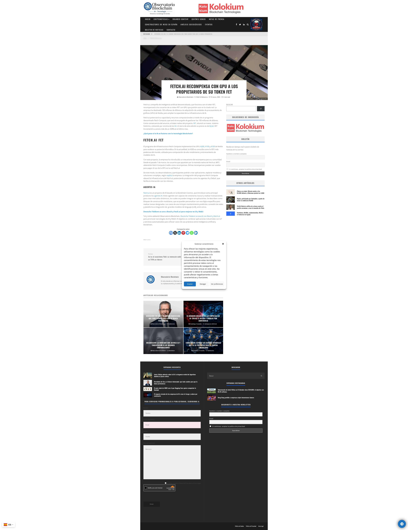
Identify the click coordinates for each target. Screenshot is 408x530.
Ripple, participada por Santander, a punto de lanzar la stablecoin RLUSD (250, 199)
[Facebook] (171, 233)
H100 (207, 146)
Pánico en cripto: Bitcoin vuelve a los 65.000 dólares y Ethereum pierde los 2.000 (250, 192)
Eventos (209, 24)
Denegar (203, 284)
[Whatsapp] (191, 233)
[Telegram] (187, 233)
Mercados (147, 239)
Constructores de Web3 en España (161, 24)
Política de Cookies (239, 526)
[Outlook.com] (196, 233)
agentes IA (158, 196)
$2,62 (211, 126)
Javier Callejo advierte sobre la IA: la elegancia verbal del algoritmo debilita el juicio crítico (175, 375)
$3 (175, 126)
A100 (213, 146)
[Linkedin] (179, 233)
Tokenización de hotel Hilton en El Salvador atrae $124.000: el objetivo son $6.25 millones (241, 391)
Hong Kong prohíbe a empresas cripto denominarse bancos (236, 397)
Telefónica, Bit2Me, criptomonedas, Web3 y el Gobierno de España (250, 213)
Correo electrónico (148, 420)
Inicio (147, 19)
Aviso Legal (261, 526)
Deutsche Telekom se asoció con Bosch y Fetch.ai (200, 216)
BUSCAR (229, 104)
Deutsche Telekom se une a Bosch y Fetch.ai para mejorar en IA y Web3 (173, 211)
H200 (202, 146)
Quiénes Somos (199, 19)
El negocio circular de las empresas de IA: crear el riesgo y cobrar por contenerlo (175, 395)
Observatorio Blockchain (185, 97)
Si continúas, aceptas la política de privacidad (245, 169)
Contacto (171, 30)
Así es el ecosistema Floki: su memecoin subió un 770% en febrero (164, 257)
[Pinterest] (183, 233)
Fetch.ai (146, 193)
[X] (175, 233)
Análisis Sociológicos (191, 24)
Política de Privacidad (251, 526)
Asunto (145, 431)
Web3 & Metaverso (202, 97)
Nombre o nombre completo (236, 154)
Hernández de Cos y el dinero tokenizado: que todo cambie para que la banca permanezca (175, 383)
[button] (223, 244)
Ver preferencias (217, 284)
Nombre (145, 408)
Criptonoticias (161, 19)
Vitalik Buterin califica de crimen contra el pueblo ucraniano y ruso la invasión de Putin (250, 207)
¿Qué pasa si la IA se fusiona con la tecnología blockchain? (168, 133)
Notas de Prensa (216, 19)
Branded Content (180, 19)
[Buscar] (261, 108)
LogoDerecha (256, 24)
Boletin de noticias (154, 30)
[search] (261, 376)
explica (169, 175)
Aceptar (190, 284)
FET (194, 123)
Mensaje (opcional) (149, 443)
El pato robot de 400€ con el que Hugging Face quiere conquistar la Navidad (179, 34)
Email (228, 161)
